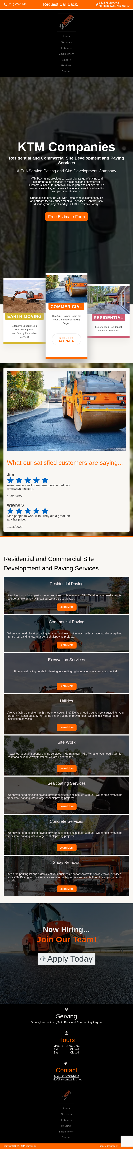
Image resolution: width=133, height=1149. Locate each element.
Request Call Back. (60, 4)
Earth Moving (24, 316)
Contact (66, 71)
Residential (108, 317)
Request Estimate (66, 339)
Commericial (66, 306)
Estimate (66, 48)
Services (66, 42)
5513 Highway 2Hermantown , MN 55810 (114, 4)
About (66, 36)
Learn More (67, 606)
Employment (66, 53)
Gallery (66, 59)
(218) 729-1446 (17, 4)
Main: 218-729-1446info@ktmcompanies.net (66, 1078)
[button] (66, 959)
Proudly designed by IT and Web (114, 1146)
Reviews (66, 65)
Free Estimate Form (66, 216)
